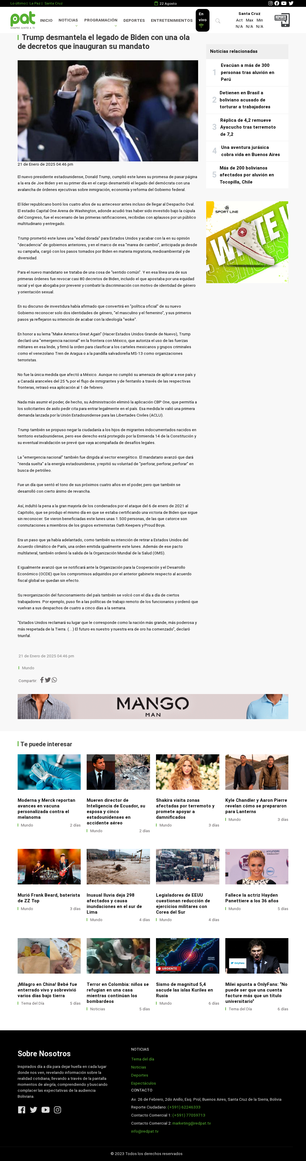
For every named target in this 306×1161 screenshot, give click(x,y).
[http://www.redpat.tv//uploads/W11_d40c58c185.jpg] (187, 956)
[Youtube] (284, 3)
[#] (153, 706)
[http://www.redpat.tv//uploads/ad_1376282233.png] (257, 866)
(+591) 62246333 (184, 1107)
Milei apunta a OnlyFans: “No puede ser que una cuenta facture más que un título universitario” (256, 993)
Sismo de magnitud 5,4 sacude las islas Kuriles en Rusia (184, 990)
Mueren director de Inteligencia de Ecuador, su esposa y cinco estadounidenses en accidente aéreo (116, 812)
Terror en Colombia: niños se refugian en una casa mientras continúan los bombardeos (118, 993)
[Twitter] (291, 3)
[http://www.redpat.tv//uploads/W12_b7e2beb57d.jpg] (118, 956)
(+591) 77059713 (188, 1115)
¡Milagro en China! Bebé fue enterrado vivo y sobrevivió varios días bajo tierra (47, 990)
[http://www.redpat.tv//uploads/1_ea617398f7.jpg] (49, 866)
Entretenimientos (172, 20)
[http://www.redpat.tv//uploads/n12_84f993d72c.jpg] (187, 772)
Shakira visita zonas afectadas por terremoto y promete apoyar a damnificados (185, 809)
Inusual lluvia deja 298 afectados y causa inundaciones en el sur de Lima (114, 903)
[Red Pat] (22, 20)
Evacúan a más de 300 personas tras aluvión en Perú (247, 72)
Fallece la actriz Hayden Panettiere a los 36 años (252, 897)
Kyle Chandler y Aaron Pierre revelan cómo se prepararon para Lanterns (256, 806)
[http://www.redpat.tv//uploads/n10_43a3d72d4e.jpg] (49, 772)
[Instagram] (270, 3)
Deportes (134, 20)
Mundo (28, 668)
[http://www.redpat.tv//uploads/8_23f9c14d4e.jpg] (187, 866)
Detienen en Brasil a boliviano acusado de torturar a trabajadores (245, 100)
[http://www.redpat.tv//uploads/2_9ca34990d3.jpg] (257, 772)
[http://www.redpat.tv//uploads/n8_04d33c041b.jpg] (118, 772)
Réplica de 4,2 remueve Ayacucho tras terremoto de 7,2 (248, 127)
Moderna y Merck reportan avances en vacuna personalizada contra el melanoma (46, 809)
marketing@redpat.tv (191, 1123)
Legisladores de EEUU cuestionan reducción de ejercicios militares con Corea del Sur (183, 903)
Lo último (18, 3)
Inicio (46, 20)
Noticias (68, 20)
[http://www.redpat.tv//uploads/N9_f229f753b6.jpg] (118, 866)
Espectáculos (143, 1083)
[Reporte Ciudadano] (283, 20)
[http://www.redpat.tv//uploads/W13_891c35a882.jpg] (49, 956)
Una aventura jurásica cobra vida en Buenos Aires (250, 151)
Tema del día (142, 1059)
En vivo (202, 17)
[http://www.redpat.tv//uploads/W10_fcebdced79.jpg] (257, 956)
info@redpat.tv (145, 1131)
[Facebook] (276, 3)
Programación (100, 20)
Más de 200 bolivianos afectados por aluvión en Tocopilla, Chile (247, 175)
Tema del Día (32, 1003)
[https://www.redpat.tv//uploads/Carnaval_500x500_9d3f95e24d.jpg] (247, 242)
